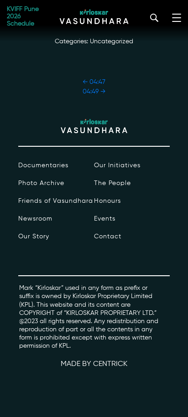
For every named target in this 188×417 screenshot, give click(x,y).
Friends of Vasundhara (55, 201)
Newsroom (35, 219)
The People (112, 183)
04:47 (94, 82)
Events (104, 219)
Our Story (33, 236)
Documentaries (43, 165)
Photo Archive (41, 183)
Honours (107, 201)
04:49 (94, 91)
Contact (107, 236)
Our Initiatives (117, 165)
